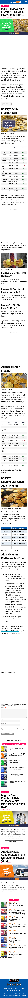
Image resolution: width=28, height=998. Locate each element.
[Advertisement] (14, 51)
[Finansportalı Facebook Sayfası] (8, 984)
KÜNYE (15, 988)
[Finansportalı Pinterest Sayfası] (13, 984)
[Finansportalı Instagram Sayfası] (15, 984)
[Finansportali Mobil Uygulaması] (9, 981)
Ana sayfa (3, 17)
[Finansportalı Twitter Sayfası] (10, 984)
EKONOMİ (9, 17)
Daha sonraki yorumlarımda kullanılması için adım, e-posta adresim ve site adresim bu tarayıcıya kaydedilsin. (13, 730)
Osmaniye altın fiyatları (9, 247)
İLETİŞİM (21, 988)
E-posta (3, 723)
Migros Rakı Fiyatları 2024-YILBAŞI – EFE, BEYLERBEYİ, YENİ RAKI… (12, 629)
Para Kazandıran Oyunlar (14, 990)
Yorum (3, 707)
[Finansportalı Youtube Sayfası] (18, 984)
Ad (2, 719)
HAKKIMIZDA (8, 988)
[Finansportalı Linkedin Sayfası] (20, 984)
